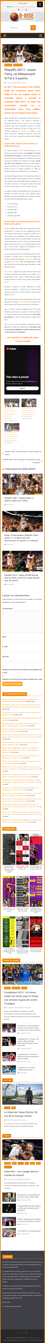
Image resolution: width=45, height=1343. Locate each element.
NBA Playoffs (18, 65)
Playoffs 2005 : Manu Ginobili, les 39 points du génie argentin (21, 461)
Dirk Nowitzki (23, 131)
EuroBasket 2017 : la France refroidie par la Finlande (26, 1069)
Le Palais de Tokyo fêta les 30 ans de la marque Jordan (20, 1114)
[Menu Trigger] (40, 4)
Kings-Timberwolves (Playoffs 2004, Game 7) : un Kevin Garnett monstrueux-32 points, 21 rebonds (21, 538)
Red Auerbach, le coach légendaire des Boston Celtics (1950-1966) (29, 1196)
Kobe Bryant (8, 271)
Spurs (32, 1163)
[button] (9, 853)
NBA (27, 1163)
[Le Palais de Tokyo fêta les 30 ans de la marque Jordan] (22, 1094)
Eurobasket (16, 988)
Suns (38, 1163)
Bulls (14, 1163)
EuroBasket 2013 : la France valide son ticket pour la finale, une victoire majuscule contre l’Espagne (21, 998)
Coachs (21, 1163)
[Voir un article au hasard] (40, 35)
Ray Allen (16, 262)
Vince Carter (29, 259)
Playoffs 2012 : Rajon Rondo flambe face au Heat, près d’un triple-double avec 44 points (21, 578)
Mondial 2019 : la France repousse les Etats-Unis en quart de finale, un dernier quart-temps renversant (29, 1028)
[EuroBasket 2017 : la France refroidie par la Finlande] (9, 1070)
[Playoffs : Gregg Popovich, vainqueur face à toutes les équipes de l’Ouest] (9, 1222)
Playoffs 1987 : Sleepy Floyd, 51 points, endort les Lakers (23, 453)
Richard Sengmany (21, 82)
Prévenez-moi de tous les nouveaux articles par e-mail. (22, 679)
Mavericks (8, 65)
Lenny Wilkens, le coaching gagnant (29, 1231)
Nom (4, 637)
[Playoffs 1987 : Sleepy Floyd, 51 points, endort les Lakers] (22, 475)
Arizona (7, 1163)
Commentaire (7, 608)
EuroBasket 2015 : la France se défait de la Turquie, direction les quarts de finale (28, 1056)
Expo (13, 1107)
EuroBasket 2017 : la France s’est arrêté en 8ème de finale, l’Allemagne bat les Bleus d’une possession (28, 1042)
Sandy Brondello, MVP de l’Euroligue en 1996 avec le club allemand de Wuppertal (29, 1208)
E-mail (5, 647)
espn (38, 233)
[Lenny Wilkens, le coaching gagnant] (9, 1232)
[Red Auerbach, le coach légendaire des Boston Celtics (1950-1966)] (9, 1197)
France (24, 988)
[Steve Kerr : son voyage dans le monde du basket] (22, 1149)
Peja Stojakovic (25, 302)
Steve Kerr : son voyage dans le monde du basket (21, 1173)
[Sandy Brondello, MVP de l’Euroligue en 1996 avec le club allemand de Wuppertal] (9, 1210)
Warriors (8, 1167)
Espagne (7, 988)
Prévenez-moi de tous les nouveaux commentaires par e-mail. (22, 671)
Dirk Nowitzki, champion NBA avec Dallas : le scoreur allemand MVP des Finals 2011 (10, 412)
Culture (7, 1107)
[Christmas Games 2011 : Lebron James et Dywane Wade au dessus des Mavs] (11, 427)
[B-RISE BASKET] (22, 13)
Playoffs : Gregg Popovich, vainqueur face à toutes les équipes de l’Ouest (29, 1220)
